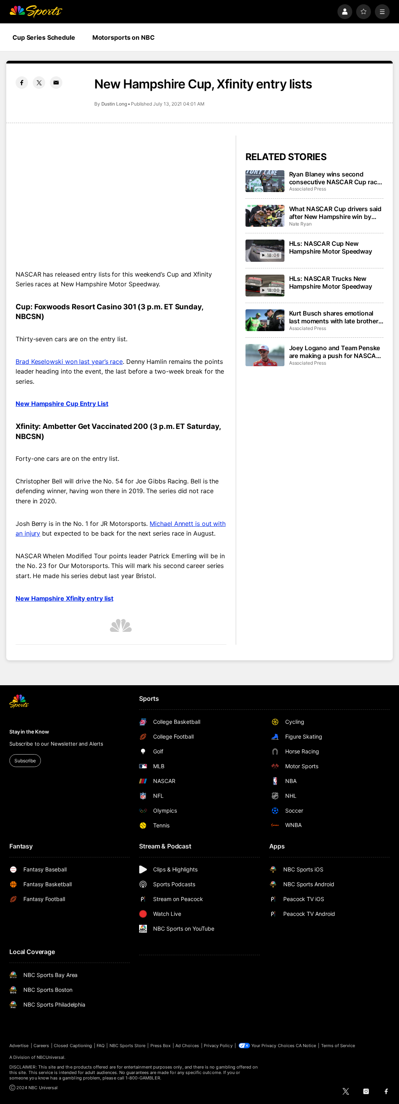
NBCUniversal (51, 1057)
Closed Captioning (73, 1045)
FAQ (100, 1045)
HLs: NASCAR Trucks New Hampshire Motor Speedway (330, 282)
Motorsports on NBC (123, 37)
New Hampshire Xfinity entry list (64, 598)
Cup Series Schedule (43, 37)
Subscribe (25, 761)
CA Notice (306, 1045)
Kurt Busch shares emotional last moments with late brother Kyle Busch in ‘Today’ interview (334, 317)
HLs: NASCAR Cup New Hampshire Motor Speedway (330, 247)
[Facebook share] (22, 82)
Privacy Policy (218, 1045)
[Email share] (56, 82)
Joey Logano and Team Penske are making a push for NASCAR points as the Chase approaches (334, 352)
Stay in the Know (29, 731)
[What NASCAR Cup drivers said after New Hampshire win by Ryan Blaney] (264, 216)
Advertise (19, 1045)
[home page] (35, 11)
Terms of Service (338, 1045)
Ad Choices (187, 1045)
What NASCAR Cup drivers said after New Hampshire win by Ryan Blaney (335, 212)
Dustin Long (114, 104)
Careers (41, 1045)
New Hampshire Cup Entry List (62, 403)
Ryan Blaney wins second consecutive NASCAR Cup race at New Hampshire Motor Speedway (335, 178)
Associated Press (307, 189)
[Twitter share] (39, 82)
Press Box (160, 1045)
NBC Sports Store (127, 1045)
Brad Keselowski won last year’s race (69, 361)
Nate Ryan (300, 224)
